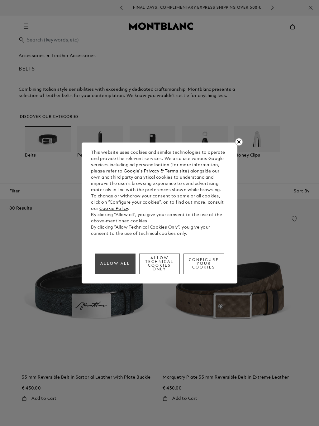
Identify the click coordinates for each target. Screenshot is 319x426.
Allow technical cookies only (159, 263)
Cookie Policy (113, 209)
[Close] (239, 142)
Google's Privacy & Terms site (156, 171)
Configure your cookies (204, 263)
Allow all (115, 264)
